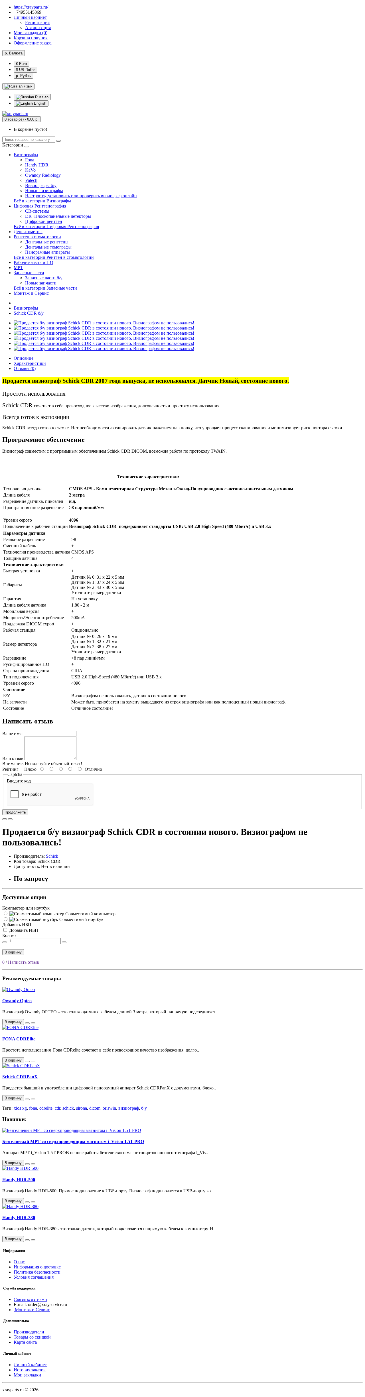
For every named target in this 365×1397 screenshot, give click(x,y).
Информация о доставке (37, 1266)
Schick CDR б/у (29, 313)
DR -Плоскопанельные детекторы (58, 216)
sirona (81, 1108)
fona (33, 1108)
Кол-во (9, 935)
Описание (23, 358)
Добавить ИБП (16, 924)
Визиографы (26, 154)
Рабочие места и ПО (33, 262)
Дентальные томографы (48, 247)
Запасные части (29, 272)
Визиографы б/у (40, 185)
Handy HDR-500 (18, 1179)
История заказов (30, 1369)
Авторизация (38, 27)
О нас (19, 1261)
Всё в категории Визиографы (42, 200)
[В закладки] (4, 819)
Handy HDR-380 (18, 1217)
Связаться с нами (30, 1299)
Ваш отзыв (12, 758)
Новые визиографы (44, 190)
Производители (29, 1331)
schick (68, 1108)
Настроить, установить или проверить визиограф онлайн (81, 195)
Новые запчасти (40, 282)
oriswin (109, 1108)
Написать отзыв (23, 962)
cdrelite (45, 1108)
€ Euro (21, 64)
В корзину (13, 952)
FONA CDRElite (18, 1038)
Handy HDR (36, 164)
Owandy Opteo (17, 1000)
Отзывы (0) (25, 368)
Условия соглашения (34, 1277)
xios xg (20, 1108)
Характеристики (30, 363)
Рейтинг (10, 769)
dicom (94, 1108)
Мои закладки (27, 1374)
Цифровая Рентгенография (40, 206)
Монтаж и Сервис (31, 293)
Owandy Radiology (43, 175)
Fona (29, 159)
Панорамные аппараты (47, 252)
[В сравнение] (10, 819)
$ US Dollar (25, 70)
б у (144, 1108)
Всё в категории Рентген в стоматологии (54, 257)
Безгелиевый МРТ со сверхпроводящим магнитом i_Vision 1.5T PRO (73, 1141)
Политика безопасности (37, 1272)
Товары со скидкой (32, 1337)
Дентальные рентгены (46, 241)
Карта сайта (25, 1342)
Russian (41, 97)
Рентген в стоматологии (37, 236)
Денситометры (28, 231)
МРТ (18, 267)
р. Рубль (23, 76)
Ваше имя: (12, 733)
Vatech (31, 180)
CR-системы (37, 211)
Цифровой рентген (43, 221)
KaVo (30, 170)
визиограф (128, 1108)
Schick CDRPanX (20, 1076)
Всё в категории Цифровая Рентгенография (56, 226)
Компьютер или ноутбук (26, 908)
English (39, 103)
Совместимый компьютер (89, 913)
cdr (57, 1108)
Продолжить (15, 812)
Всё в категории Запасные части (45, 288)
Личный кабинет (30, 1364)
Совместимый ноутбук (81, 919)
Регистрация (37, 22)
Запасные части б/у (43, 277)
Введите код (19, 780)
